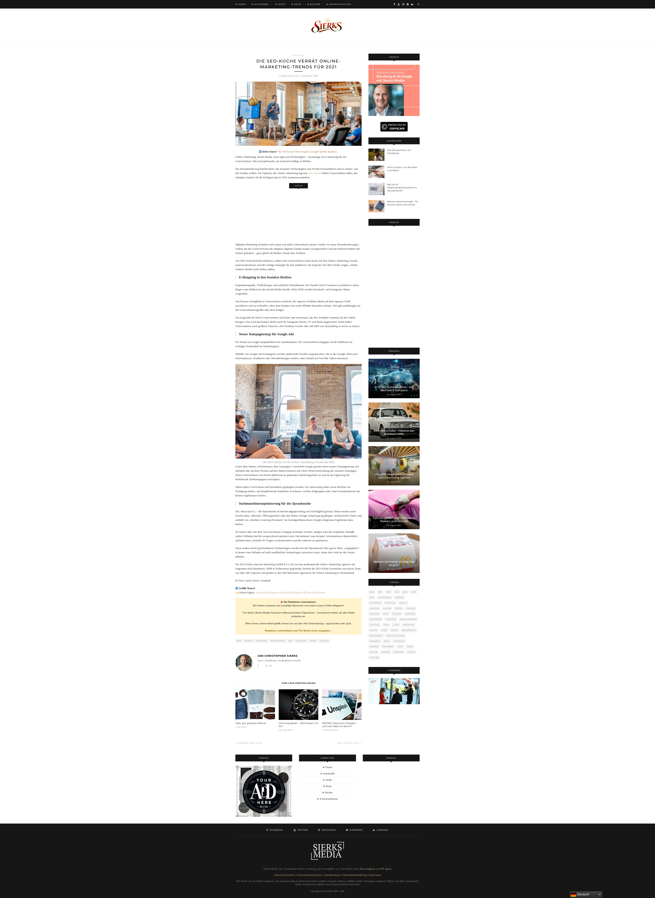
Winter (411, 652)
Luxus (396, 625)
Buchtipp (374, 608)
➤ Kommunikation (338, 4)
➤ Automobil (260, 4)
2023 (397, 592)
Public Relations (395, 636)
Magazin (298, 55)
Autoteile (390, 603)
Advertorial (384, 597)
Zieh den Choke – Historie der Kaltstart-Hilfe (394, 432)
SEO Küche (301, 641)
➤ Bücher (313, 4)
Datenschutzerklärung (354, 874)
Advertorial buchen (284, 874)
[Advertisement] (298, 214)
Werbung (399, 652)
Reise (387, 641)
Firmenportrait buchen (309, 874)
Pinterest (310, 592)
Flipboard (298, 592)
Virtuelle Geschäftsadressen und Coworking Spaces (394, 476)
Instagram (273, 592)
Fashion (410, 608)
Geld (385, 614)
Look (386, 625)
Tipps (400, 647)
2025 (414, 592)
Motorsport (409, 630)
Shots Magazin (367, 868)
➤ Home (240, 4)
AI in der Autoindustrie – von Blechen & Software (394, 388)
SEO (290, 641)
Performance (278, 641)
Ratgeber (375, 641)
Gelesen (396, 614)
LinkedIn (286, 592)
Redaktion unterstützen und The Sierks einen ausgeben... (298, 630)
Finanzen (374, 614)
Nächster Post (349, 743)
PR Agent (386, 868)
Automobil (375, 603)
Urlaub (373, 652)
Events (398, 608)
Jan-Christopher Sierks (278, 655)
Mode (384, 630)
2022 (388, 592)
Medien (373, 630)
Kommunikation (408, 619)
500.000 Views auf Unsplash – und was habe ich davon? (339, 725)
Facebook (261, 592)
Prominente (376, 636)
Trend (313, 641)
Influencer (376, 619)
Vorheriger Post (249, 743)
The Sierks (388, 647)
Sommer (374, 647)
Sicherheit (399, 641)
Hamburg (410, 614)
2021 (380, 592)
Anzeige (399, 597)
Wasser (386, 652)
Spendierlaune (332, 874)
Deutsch (582, 894)
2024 (405, 592)
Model (394, 630)
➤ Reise (296, 4)
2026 (372, 597)
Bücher (387, 608)
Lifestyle (375, 625)
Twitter (321, 592)
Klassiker (391, 619)
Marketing (261, 641)
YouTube (324, 641)
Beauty (403, 603)
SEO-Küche (314, 173)
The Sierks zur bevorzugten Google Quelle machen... (308, 151)
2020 (239, 641)
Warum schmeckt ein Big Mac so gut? (394, 563)
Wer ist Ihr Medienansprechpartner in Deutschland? (402, 187)
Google (249, 641)
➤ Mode (280, 4)
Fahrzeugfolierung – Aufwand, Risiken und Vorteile (394, 519)
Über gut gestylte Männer (250, 723)
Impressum (375, 874)
